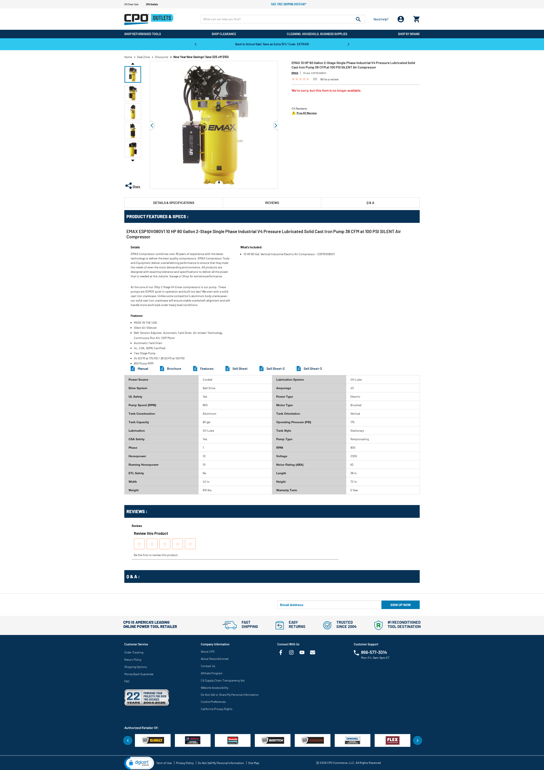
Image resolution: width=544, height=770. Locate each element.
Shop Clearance (224, 34)
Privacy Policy (185, 763)
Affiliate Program (211, 673)
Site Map (253, 763)
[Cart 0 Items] (416, 18)
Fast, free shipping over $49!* (289, 4)
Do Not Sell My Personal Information (221, 763)
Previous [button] (195, 44)
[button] (132, 74)
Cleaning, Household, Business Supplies (317, 34)
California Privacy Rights (216, 709)
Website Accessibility (214, 687)
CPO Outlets (152, 4)
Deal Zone (143, 57)
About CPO (208, 651)
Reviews (272, 203)
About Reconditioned (214, 658)
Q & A (370, 203)
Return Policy (132, 659)
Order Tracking (133, 652)
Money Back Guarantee (138, 674)
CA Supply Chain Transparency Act (223, 680)
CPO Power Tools (131, 4)
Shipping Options (135, 667)
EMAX (295, 72)
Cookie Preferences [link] (213, 701)
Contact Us (208, 666)
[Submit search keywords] (358, 19)
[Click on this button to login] (401, 19)
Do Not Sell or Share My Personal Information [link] (230, 694)
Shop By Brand (409, 34)
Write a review (329, 79)
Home (128, 57)
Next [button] (348, 44)
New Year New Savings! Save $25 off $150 (201, 57)
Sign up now (400, 605)
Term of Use (164, 763)
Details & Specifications (173, 203)
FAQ (126, 681)
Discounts (161, 57)
